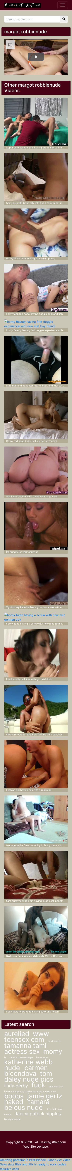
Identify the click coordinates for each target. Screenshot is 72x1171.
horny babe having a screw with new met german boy (37, 623)
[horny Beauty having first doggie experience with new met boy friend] (36, 323)
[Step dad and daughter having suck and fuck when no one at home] (36, 360)
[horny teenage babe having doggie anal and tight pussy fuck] (36, 288)
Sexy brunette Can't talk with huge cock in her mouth (37, 202)
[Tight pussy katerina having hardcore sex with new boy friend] (36, 581)
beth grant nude (12, 1119)
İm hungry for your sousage (22, 551)
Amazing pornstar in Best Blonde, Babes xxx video (35, 1160)
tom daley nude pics (28, 1076)
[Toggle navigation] (62, 5)
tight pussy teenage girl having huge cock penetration (37, 900)
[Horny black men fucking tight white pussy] (36, 232)
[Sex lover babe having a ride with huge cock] (36, 470)
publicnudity (54, 1041)
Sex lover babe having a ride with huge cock (32, 496)
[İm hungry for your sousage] (36, 526)
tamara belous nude (26, 1105)
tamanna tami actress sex (25, 1048)
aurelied (16, 1034)
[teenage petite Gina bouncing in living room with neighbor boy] (36, 819)
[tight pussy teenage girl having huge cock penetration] (36, 875)
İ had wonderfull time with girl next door (29, 679)
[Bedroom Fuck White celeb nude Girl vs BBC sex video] (36, 930)
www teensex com (26, 1037)
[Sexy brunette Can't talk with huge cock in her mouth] (36, 177)
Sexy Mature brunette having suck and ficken (32, 1011)
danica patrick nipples (37, 1113)
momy (52, 1051)
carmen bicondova (26, 1071)
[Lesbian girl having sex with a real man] (36, 764)
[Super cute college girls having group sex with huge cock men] (36, 122)
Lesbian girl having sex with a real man (29, 789)
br (5, 1057)
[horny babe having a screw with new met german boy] (36, 617)
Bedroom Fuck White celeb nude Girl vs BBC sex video (38, 956)
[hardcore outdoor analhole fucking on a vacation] (36, 709)
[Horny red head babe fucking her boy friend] (36, 415)
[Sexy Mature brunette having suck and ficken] (36, 986)
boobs (14, 1096)
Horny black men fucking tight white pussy (30, 258)
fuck (38, 1085)
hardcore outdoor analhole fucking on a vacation (34, 734)
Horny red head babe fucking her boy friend (31, 440)
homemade (42, 1057)
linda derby (16, 1085)
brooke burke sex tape (21, 1057)
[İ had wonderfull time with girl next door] (36, 653)
